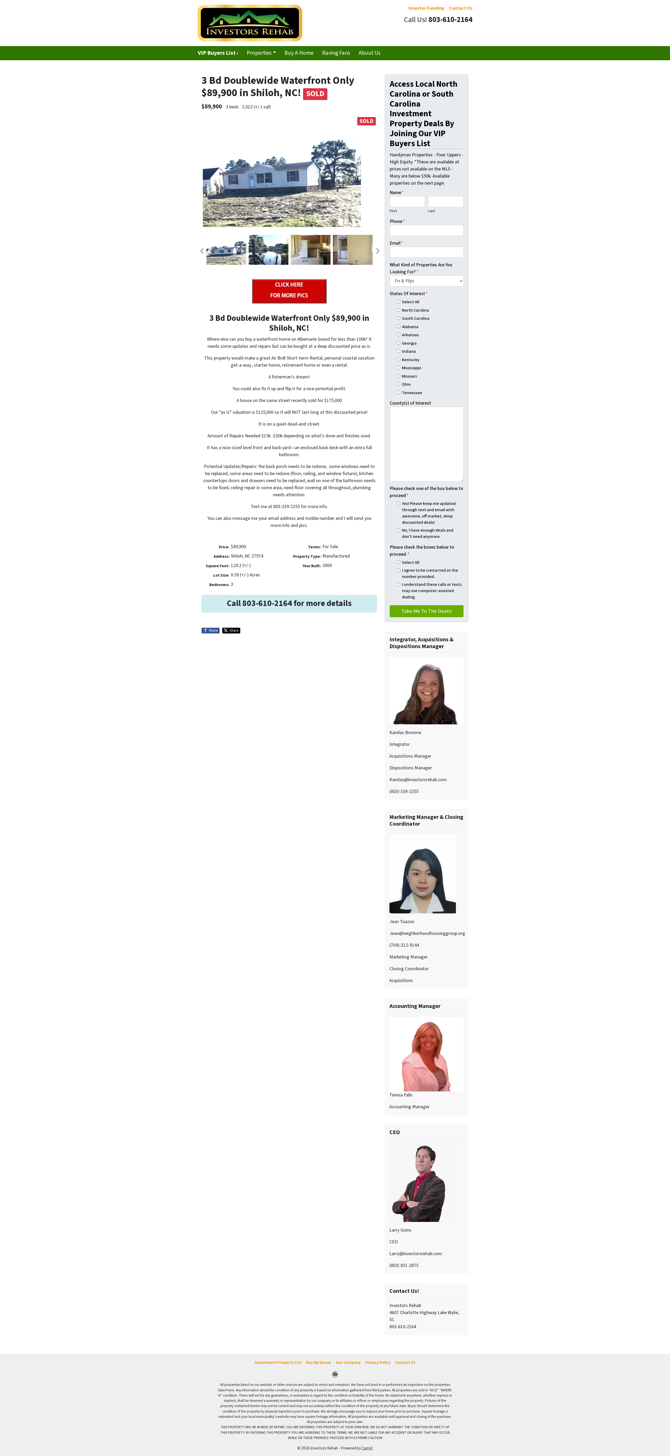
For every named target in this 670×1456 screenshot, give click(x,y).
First (393, 211)
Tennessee (412, 393)
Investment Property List (278, 1362)
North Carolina (415, 310)
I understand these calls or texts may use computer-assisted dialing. (432, 590)
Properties (259, 53)
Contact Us (405, 1362)
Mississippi (411, 368)
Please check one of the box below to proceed (426, 492)
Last (431, 211)
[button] (201, 251)
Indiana (409, 351)
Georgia (409, 343)
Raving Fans (336, 53)
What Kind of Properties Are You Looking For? (421, 268)
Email (396, 243)
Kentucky (411, 360)
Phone (397, 221)
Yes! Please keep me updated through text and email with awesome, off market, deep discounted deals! (429, 513)
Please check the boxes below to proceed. (422, 551)
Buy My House (318, 1362)
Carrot (367, 1448)
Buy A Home (299, 53)
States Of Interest (409, 293)
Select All (410, 302)
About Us (370, 53)
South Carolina (415, 318)
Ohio (406, 384)
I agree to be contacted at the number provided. (430, 573)
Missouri (409, 376)
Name (397, 192)
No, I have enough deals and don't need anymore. (427, 533)
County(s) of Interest (410, 403)
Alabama (410, 327)
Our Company (348, 1362)
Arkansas (410, 335)
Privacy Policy (377, 1362)
